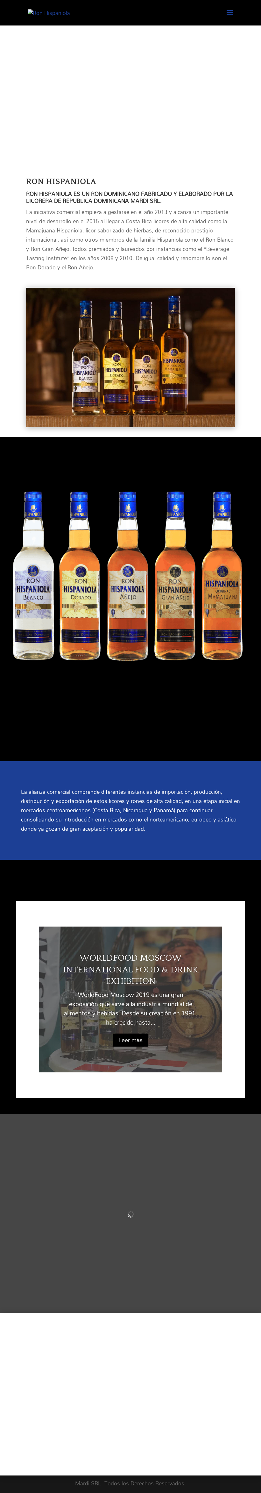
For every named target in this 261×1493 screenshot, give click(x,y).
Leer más (130, 1040)
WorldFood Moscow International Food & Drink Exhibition (130, 969)
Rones (61, 1375)
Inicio (60, 1352)
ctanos (85, 1398)
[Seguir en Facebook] (119, 1437)
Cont (59, 1398)
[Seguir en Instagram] (141, 1437)
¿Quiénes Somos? (79, 1364)
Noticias (65, 1387)
